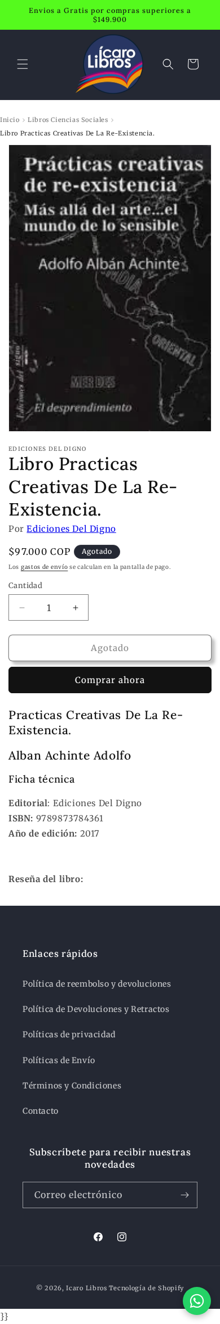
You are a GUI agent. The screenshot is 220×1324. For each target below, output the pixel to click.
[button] (22, 64)
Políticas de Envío (59, 1060)
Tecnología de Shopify (146, 1288)
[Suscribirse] (184, 1195)
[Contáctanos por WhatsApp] (197, 1301)
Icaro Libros (86, 1288)
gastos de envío (44, 567)
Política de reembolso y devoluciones (97, 984)
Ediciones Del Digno (71, 528)
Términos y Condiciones (72, 1086)
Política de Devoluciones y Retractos (96, 1009)
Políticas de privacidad (69, 1034)
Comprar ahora (110, 680)
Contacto (41, 1111)
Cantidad (25, 585)
